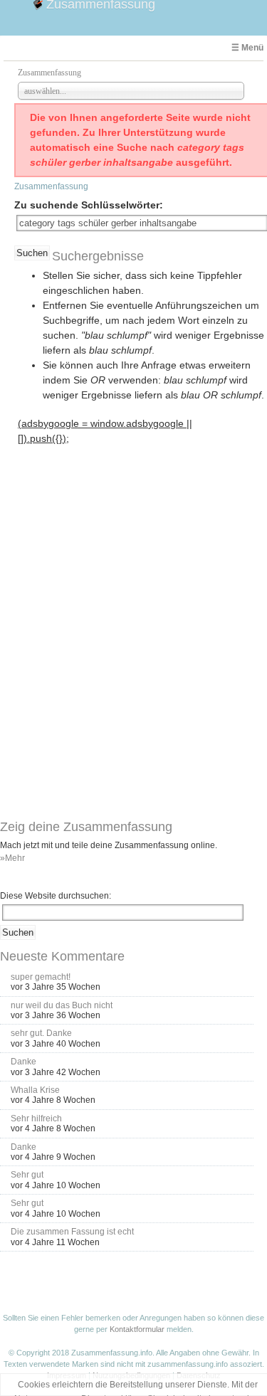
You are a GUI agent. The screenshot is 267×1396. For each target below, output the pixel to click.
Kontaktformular (137, 1329)
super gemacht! (40, 977)
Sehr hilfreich (36, 1118)
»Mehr (12, 858)
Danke (23, 1062)
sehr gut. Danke (41, 1033)
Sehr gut (27, 1175)
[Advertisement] (108, 537)
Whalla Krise (35, 1090)
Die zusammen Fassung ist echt (72, 1232)
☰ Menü (247, 48)
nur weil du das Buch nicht (61, 1005)
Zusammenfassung (51, 186)
